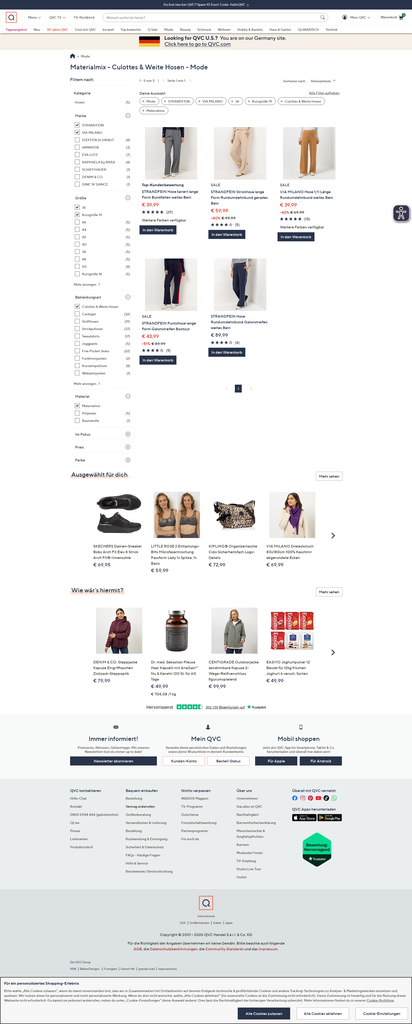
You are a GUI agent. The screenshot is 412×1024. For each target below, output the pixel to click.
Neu (37, 29)
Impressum (268, 948)
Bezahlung (134, 831)
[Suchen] (323, 17)
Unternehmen (247, 798)
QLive (74, 823)
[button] (351, 17)
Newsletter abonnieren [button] (113, 761)
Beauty (185, 29)
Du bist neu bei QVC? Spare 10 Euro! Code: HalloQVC (205, 4)
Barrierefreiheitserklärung (256, 823)
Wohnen (224, 29)
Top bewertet (131, 29)
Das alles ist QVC (249, 806)
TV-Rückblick (84, 17)
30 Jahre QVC (57, 29)
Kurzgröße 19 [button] (261, 101)
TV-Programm (192, 806)
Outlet (242, 877)
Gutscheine (190, 814)
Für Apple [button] (276, 761)
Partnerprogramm (194, 831)
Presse (75, 831)
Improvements (167, 969)
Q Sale (153, 29)
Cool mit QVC (85, 29)
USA (183, 923)
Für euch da (190, 839)
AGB (138, 948)
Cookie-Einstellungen (381, 1013)
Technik (331, 29)
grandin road (146, 969)
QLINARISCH (308, 29)
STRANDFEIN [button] (178, 101)
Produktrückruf (81, 847)
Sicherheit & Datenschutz (145, 847)
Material (82, 396)
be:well (108, 29)
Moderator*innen (250, 853)
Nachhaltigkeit (248, 814)
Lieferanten (79, 839)
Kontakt (76, 806)
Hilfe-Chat (78, 798)
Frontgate (110, 969)
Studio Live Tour (249, 869)
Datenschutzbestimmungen (173, 948)
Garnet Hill (128, 969)
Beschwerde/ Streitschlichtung (149, 871)
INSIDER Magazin (194, 798)
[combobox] (210, 17)
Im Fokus (82, 434)
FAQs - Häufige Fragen (143, 855)
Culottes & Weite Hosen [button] (302, 101)
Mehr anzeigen (85, 284)
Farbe (80, 460)
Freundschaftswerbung (198, 823)
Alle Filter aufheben (324, 93)
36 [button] (237, 101)
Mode (168, 29)
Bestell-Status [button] (228, 761)
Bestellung (134, 798)
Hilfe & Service (137, 863)
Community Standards (224, 948)
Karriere (243, 845)
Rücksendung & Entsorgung (146, 839)
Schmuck (204, 29)
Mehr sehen (329, 476)
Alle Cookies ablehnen (323, 1013)
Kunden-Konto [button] (184, 761)
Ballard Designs (90, 969)
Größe (80, 198)
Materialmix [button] (155, 111)
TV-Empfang (246, 861)
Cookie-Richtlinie (380, 1000)
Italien (217, 923)
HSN (73, 969)
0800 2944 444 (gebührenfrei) (94, 814)
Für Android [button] (320, 761)
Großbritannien (199, 923)
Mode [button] (150, 101)
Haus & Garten (280, 29)
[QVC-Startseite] (72, 56)
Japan (229, 923)
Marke (80, 115)
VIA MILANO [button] (212, 101)
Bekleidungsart (88, 297)
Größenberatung (138, 814)
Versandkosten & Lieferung (146, 823)
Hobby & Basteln (250, 29)
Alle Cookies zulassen (264, 1013)
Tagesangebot (16, 29)
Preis (79, 447)
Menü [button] (32, 17)
